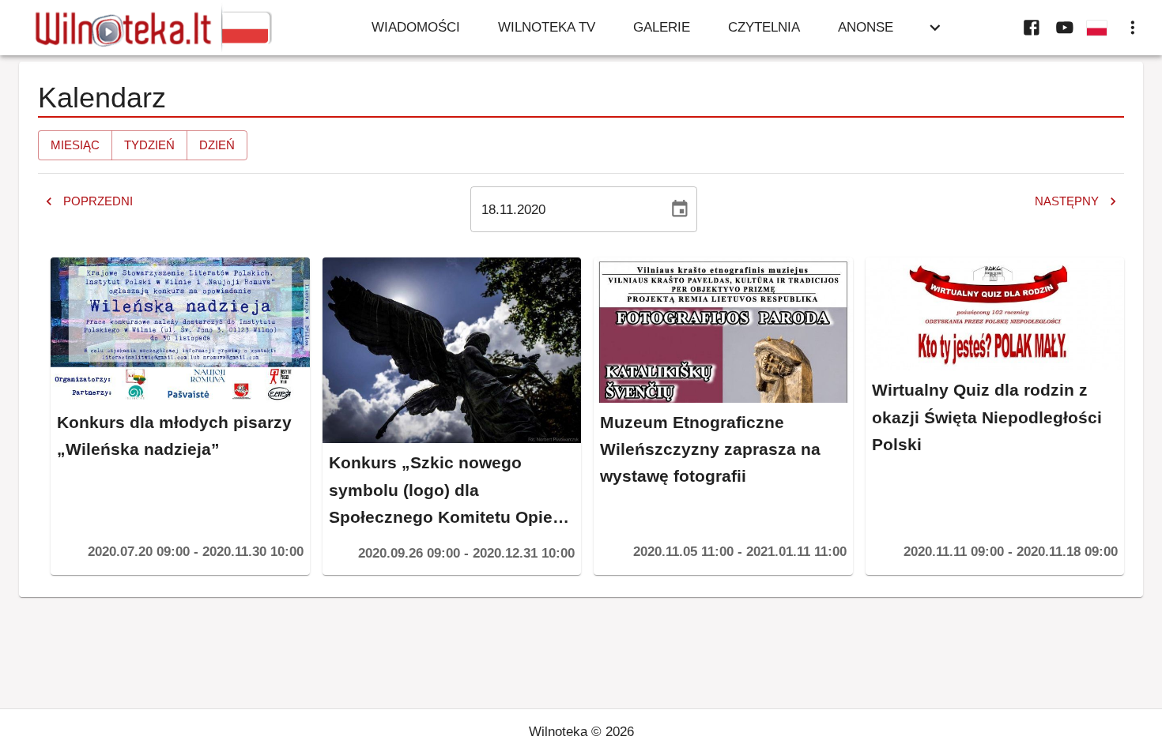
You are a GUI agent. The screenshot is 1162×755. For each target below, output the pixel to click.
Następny (1067, 201)
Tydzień (149, 145)
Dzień (217, 145)
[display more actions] (1133, 27)
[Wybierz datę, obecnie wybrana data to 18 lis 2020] (679, 209)
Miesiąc (75, 145)
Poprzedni (98, 201)
